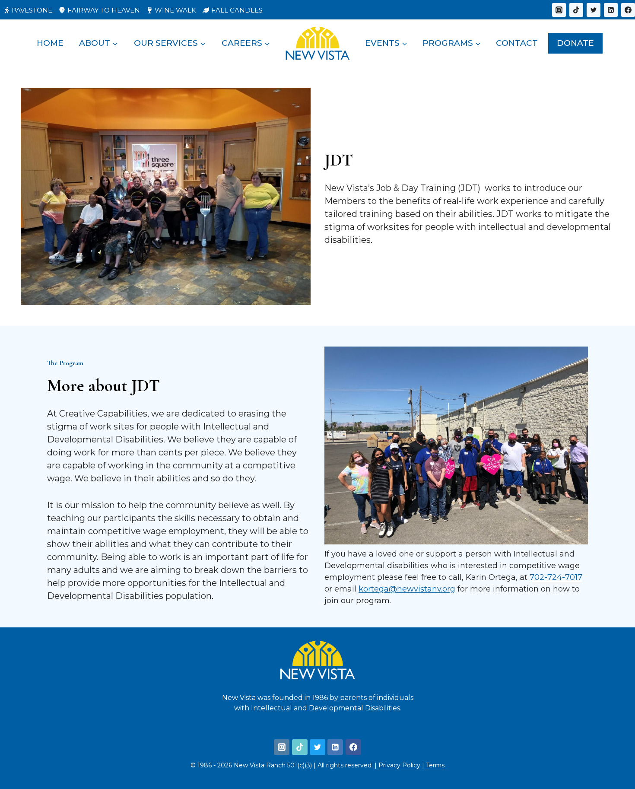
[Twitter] (593, 10)
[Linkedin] (611, 10)
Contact (517, 43)
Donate (575, 43)
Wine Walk (175, 10)
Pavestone (32, 10)
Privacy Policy (399, 765)
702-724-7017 (556, 577)
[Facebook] (628, 10)
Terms (435, 765)
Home (50, 43)
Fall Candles (237, 10)
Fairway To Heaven (103, 10)
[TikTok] (576, 10)
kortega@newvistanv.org (407, 589)
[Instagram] (559, 10)
